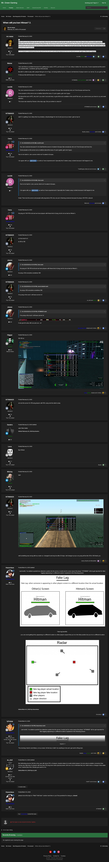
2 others (94, 328)
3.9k (10, 153)
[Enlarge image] (45, 320)
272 (11, 51)
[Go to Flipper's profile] (10, 341)
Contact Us (56, 856)
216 (11, 439)
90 (11, 582)
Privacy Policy (47, 856)
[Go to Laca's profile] (10, 452)
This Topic (99, 7)
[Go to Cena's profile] (10, 144)
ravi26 (9, 87)
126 (11, 486)
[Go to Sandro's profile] (10, 431)
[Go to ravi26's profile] (10, 93)
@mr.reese (33, 160)
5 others (99, 131)
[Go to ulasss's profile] (10, 266)
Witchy (10, 472)
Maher (9, 63)
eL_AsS (10, 760)
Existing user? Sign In (91, 3)
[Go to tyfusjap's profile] (10, 727)
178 (11, 128)
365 (11, 349)
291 (11, 736)
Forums (11, 7)
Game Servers (20, 7)
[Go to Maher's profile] (10, 69)
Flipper (9, 335)
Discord (53, 7)
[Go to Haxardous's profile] (10, 574)
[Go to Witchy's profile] (10, 478)
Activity (46, 7)
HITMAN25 (10, 113)
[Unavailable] (60, 523)
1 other (90, 80)
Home (4, 7)
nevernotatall (41, 286)
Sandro (10, 425)
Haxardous (10, 568)
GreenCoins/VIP (36, 7)
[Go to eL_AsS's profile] (10, 766)
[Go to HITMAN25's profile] (10, 119)
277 (11, 461)
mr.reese (9, 36)
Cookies (63, 856)
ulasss (9, 260)
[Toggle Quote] (21, 143)
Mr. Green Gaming (9, 3)
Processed (23, 29)
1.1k (11, 78)
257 (11, 775)
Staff (28, 7)
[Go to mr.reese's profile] (5, 28)
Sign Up (104, 2)
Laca (10, 446)
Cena (10, 139)
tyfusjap (10, 721)
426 (11, 275)
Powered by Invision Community (54, 859)
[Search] (106, 7)
